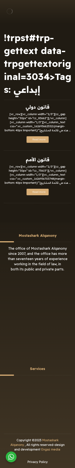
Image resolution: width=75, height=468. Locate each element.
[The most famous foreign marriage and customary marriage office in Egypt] (9, 11)
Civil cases (39, 401)
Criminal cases (40, 407)
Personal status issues (40, 413)
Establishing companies (40, 419)
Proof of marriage (40, 395)
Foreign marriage (40, 382)
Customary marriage (40, 388)
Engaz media (50, 449)
